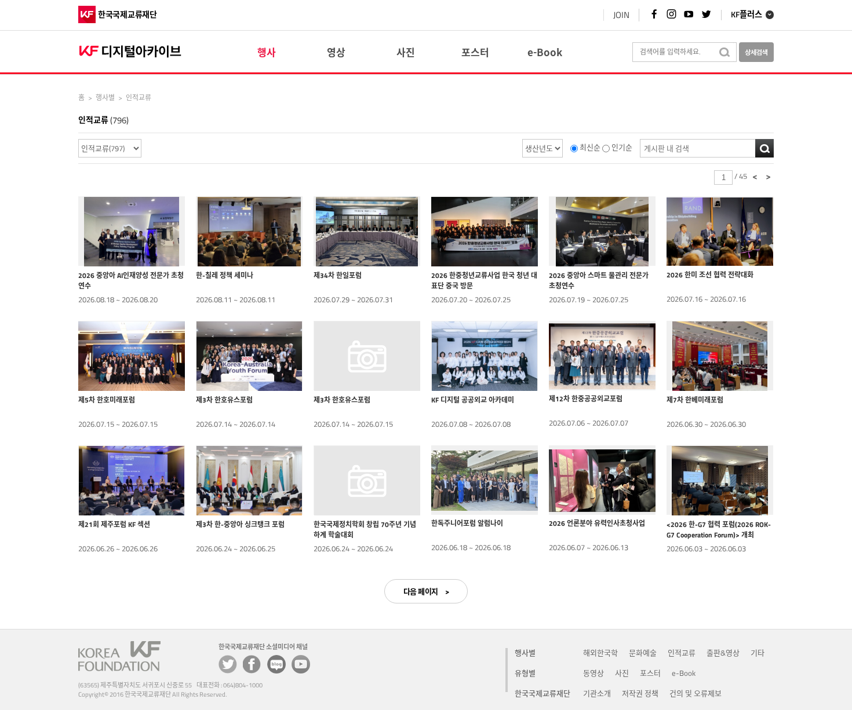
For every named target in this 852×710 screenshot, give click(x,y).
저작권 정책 (640, 693)
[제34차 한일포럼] (367, 231)
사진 (622, 673)
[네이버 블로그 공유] (276, 664)
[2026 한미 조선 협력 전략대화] (720, 231)
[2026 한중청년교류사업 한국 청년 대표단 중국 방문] (484, 231)
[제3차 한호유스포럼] (249, 355)
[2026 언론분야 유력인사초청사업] (602, 480)
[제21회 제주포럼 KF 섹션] (131, 480)
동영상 (593, 673)
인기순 (621, 147)
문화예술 (643, 652)
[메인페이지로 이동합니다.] (131, 50)
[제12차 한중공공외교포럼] (602, 355)
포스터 (650, 673)
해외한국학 (600, 652)
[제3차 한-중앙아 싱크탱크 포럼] (249, 480)
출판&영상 (723, 652)
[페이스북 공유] (252, 664)
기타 (757, 652)
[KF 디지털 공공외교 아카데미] (484, 355)
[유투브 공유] (301, 664)
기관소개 (597, 693)
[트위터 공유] (228, 664)
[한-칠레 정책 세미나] (249, 231)
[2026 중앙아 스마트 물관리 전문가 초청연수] (602, 231)
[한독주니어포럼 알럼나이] (484, 480)
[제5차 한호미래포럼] (131, 355)
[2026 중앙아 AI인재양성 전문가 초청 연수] (131, 231)
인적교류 (682, 652)
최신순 (590, 147)
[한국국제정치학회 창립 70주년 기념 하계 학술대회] (367, 480)
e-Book (684, 673)
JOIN (621, 14)
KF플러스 (746, 15)
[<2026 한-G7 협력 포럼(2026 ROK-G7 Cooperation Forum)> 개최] (720, 480)
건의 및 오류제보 (695, 693)
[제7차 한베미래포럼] (720, 355)
